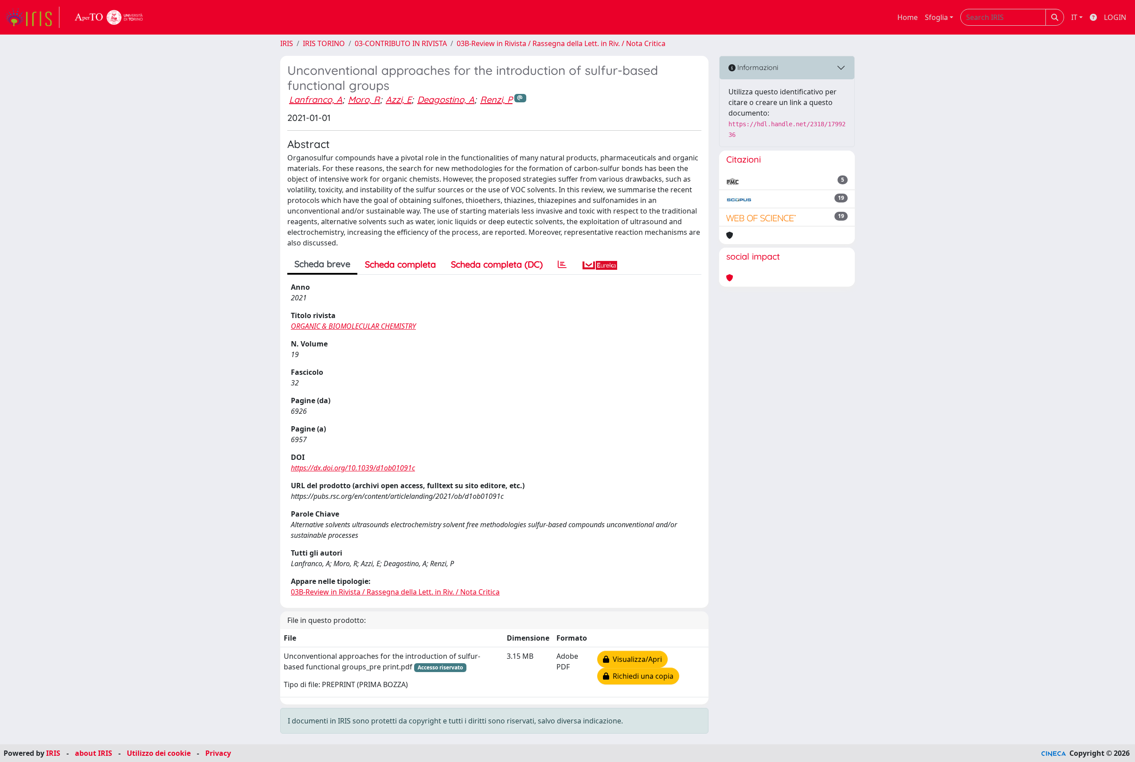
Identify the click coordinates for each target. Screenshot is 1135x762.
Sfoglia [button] (936, 17)
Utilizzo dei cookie (159, 753)
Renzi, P (496, 99)
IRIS (286, 43)
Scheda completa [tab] (400, 264)
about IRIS (93, 753)
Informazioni (757, 67)
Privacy (218, 753)
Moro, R (364, 99)
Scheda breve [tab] (322, 263)
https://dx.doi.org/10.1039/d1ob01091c (353, 468)
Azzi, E (398, 99)
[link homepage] (32, 17)
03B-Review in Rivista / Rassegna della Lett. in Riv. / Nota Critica (561, 43)
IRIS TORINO (324, 43)
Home (907, 17)
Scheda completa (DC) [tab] (497, 264)
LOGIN (1115, 17)
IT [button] (1074, 17)
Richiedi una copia (641, 676)
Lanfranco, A (315, 99)
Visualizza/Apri (635, 659)
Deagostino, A (445, 99)
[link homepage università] (109, 17)
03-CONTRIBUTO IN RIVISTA (401, 43)
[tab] (562, 264)
